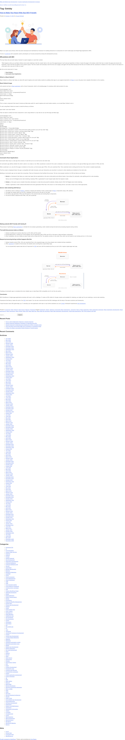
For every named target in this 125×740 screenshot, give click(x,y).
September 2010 (10, 533)
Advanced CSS (9, 547)
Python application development (14, 675)
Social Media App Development (13, 699)
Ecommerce (9, 600)
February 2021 (9, 422)
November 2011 (9, 525)
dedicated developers (11, 592)
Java (7, 630)
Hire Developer (9, 617)
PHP (7, 664)
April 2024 (8, 365)
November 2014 (10, 478)
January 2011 (9, 529)
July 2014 (8, 484)
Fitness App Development (12, 605)
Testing (7, 710)
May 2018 (8, 469)
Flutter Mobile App (10, 609)
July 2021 (8, 414)
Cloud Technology (10, 580)
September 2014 (10, 481)
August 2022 (9, 394)
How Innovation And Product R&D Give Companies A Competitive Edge (23, 326)
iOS (6, 625)
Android (8, 555)
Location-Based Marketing (12, 637)
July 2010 (8, 534)
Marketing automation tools (12, 644)
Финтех (8, 724)
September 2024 (10, 357)
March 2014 (9, 491)
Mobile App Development (12, 647)
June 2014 (8, 486)
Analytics (8, 553)
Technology (33, 309)
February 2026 (9, 343)
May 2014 (8, 488)
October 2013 (9, 498)
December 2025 (10, 346)
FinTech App (9, 603)
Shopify (8, 696)
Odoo (7, 656)
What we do (8, 5)
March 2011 (8, 528)
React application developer (96, 309)
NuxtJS (7, 654)
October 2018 (9, 464)
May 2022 (8, 399)
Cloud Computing (10, 577)
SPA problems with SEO (90, 311)
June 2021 (8, 416)
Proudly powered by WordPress (8, 739)
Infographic (8, 622)
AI (6, 549)
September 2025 (10, 349)
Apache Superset (10, 558)
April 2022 (8, 400)
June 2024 (8, 362)
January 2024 (9, 369)
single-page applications (75, 311)
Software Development (11, 703)
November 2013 (10, 497)
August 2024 (9, 358)
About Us (2, 5)
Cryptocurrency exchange (12, 588)
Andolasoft (42, 309)
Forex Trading (9, 611)
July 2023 (8, 379)
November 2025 (10, 348)
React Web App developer (43, 311)
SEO (35, 246)
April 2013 (8, 508)
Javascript (7, 309)
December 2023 (10, 371)
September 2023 (10, 376)
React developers (11, 311)
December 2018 (10, 461)
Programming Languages (12, 671)
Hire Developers (10, 619)
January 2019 (9, 460)
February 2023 (9, 385)
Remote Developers (10, 685)
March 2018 (9, 472)
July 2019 (8, 450)
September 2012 (10, 519)
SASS (7, 692)
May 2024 (8, 363)
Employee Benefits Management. (14, 602)
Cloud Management (10, 578)
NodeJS (16, 309)
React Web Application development (59, 311)
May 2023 (8, 382)
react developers (81, 303)
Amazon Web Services (11, 552)
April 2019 (8, 455)
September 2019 (10, 447)
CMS (7, 581)
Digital (7, 594)
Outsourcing (9, 659)
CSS (7, 589)
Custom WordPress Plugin (12, 591)
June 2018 (8, 467)
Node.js (22, 190)
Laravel (7, 634)
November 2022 (10, 390)
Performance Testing (11, 662)
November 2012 (10, 516)
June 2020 (8, 435)
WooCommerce (9, 720)
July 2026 (8, 338)
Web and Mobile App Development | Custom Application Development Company (20, 1)
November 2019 (10, 446)
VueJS (7, 715)
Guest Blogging (9, 614)
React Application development (111, 309)
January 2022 (9, 405)
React (72, 80)
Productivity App (10, 668)
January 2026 (9, 344)
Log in (7, 731)
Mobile (7, 645)
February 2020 (9, 441)
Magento (8, 639)
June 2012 (8, 522)
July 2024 (8, 360)
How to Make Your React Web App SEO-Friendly (18, 13)
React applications (17, 227)
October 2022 (9, 391)
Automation (8, 567)
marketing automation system (13, 642)
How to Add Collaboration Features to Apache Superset (19, 321)
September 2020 (10, 430)
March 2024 (9, 366)
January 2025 (9, 355)
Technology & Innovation (12, 709)
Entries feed (9, 733)
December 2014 (10, 477)
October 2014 (9, 480)
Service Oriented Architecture (13, 695)
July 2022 (8, 396)
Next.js (78, 309)
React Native (9, 681)
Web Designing (9, 717)
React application (16, 86)
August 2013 (9, 502)
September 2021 (10, 411)
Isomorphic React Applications (62, 309)
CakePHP (8, 574)
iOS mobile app (9, 626)
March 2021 (9, 421)
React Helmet (19, 311)
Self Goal (8, 693)
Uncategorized (9, 713)
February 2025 (9, 354)
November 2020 (10, 427)
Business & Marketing (11, 572)
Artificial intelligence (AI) (12, 564)
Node (12, 309)
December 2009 (10, 539)
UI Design (8, 712)
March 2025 (9, 352)
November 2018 (10, 463)
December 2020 (10, 425)
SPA (83, 311)
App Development (10, 560)
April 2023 (8, 383)
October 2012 (9, 517)
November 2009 (10, 540)
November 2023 (10, 372)
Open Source (21, 309)
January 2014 (9, 494)
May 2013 (8, 506)
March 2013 (9, 509)
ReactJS (27, 309)
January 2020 (9, 442)
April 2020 (8, 438)
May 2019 (8, 453)
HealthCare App (10, 616)
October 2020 (9, 428)
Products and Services (11, 670)
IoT (6, 628)
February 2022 (9, 404)
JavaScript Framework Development (15, 633)
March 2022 (9, 402)
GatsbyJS (52, 309)
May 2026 (8, 340)
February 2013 (9, 511)
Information (8, 623)
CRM (7, 583)
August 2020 (9, 432)
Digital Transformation (11, 597)
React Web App (32, 311)
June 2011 (8, 526)
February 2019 (9, 458)
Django (7, 598)
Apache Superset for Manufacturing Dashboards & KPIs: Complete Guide (24, 325)
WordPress (8, 721)
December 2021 (10, 407)
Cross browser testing (11, 584)
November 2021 (10, 408)
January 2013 (9, 512)
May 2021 (8, 418)
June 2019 (8, 452)
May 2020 (8, 436)
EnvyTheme (33, 739)
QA (6, 678)
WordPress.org (9, 736)
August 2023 (9, 377)
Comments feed (10, 734)
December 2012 (10, 514)
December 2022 (10, 388)
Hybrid (7, 620)
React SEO (25, 311)
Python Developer (10, 676)
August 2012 (9, 520)
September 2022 (10, 393)
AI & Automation (10, 550)
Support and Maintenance (12, 706)
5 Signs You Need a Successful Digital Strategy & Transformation (22, 328)
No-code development (11, 650)
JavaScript (7, 53)
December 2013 (10, 495)
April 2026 (8, 341)
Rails (7, 679)
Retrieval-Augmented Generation (14, 687)
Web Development (10, 718)
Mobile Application (10, 648)
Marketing (8, 640)
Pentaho (8, 661)
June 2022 (8, 397)
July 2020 (8, 433)
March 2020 (9, 439)
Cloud (7, 575)
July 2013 (8, 503)
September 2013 (10, 500)
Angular (8, 556)
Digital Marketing (10, 595)
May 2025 (8, 351)
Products (13, 5)
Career (19, 5)
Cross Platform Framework (12, 586)
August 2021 (9, 413)
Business (8, 570)
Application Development (12, 561)
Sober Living (9, 698)
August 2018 (9, 466)
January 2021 (9, 424)
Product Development (11, 667)
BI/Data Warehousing (11, 569)
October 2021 (9, 410)
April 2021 (8, 419)
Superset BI (8, 704)
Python (7, 673)
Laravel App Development (12, 636)
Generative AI (9, 612)
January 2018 (9, 475)
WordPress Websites (11, 723)
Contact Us (23, 5)
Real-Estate (8, 684)
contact (63, 303)
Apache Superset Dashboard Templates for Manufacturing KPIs (21, 323)
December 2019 (10, 444)
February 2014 (9, 492)
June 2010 (8, 536)
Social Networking (10, 701)
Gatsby (47, 309)
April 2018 (8, 470)
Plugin (7, 665)
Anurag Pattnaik (20, 16)
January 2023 (9, 386)
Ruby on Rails (9, 689)
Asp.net (7, 566)
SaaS (7, 690)
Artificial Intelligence (11, 563)
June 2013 (8, 505)
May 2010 (8, 537)
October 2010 (9, 531)
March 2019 (9, 456)
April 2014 (8, 489)
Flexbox (8, 606)
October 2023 (9, 374)
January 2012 (9, 523)
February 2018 (9, 474)
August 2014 (9, 483)
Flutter (7, 608)
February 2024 (9, 368)
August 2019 (9, 449)
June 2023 (8, 380)
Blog (16, 5)
